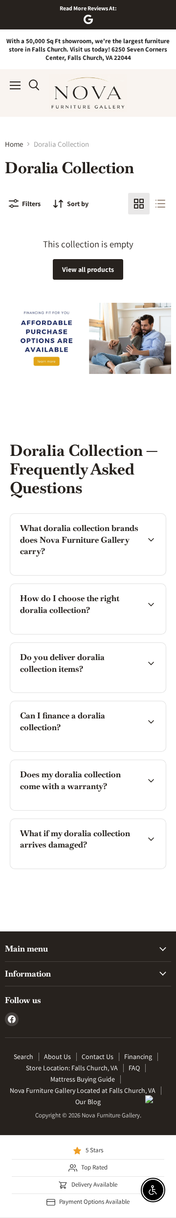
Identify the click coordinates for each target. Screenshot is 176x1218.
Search (23, 1056)
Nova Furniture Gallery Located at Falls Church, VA (82, 1090)
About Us (57, 1056)
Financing (138, 1056)
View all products (88, 269)
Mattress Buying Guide (82, 1079)
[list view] (160, 203)
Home (14, 144)
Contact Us (97, 1056)
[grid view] (139, 203)
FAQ (134, 1067)
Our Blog (88, 1101)
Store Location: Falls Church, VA (72, 1067)
